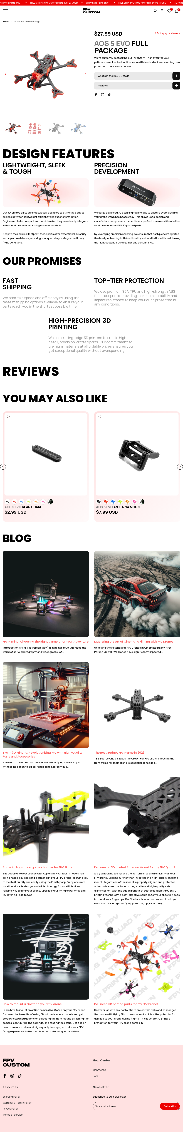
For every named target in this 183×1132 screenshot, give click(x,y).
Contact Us (100, 1070)
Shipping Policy (11, 1096)
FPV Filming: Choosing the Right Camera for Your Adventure (45, 642)
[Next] (86, 74)
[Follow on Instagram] (102, 94)
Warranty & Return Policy (17, 1102)
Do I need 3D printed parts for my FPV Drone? (126, 1004)
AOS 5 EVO (23, 507)
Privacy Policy (10, 1108)
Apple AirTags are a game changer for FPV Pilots (37, 867)
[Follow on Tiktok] (109, 94)
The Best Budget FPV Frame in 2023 (119, 753)
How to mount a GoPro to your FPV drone (32, 1004)
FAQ (95, 1076)
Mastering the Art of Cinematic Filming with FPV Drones (133, 642)
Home (6, 21)
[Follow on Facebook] (95, 94)
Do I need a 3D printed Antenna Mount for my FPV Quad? (134, 867)
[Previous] (6, 74)
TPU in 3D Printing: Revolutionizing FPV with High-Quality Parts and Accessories (42, 755)
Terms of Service (13, 1114)
